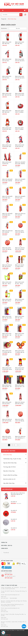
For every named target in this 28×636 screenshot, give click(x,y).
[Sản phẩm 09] (6, 513)
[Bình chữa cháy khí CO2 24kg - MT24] (7, 397)
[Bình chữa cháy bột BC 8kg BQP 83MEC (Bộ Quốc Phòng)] (20, 88)
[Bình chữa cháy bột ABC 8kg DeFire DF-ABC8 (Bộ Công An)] (20, 36)
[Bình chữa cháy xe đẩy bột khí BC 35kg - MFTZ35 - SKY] (7, 362)
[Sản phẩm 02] (6, 522)
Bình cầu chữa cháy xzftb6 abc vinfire (7, 249)
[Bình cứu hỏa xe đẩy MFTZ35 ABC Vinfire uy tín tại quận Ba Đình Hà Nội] (7, 414)
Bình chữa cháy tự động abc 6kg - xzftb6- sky (7, 352)
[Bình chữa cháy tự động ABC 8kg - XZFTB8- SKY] (20, 345)
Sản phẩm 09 (14, 510)
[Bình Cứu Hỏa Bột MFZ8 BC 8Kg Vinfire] (20, 191)
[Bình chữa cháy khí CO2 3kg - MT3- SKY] (7, 379)
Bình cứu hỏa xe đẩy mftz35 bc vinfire (7, 266)
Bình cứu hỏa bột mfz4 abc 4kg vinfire (7, 198)
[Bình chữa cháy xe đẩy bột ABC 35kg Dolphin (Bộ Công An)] (7, 122)
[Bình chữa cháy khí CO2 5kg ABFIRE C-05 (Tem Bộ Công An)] (7, 71)
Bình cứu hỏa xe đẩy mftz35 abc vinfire (20, 249)
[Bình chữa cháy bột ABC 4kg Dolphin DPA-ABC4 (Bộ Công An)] (7, 105)
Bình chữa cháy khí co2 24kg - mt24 (6, 404)
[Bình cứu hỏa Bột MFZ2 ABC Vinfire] (7, 174)
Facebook (6, 552)
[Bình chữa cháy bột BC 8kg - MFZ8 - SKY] (7, 328)
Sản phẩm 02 (14, 519)
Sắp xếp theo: (4, 28)
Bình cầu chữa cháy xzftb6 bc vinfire (19, 232)
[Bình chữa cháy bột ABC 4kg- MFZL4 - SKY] (20, 311)
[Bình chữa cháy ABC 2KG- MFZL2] (7, 294)
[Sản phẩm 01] (6, 531)
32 (18, 445)
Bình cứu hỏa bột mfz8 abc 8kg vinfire (7, 215)
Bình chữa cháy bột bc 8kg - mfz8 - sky (7, 335)
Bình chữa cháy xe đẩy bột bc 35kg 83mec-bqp (19, 146)
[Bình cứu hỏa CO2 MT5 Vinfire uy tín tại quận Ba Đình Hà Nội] (20, 431)
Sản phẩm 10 (14, 501)
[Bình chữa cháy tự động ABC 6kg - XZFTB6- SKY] (7, 345)
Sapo (9, 634)
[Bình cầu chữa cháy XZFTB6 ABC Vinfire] (7, 242)
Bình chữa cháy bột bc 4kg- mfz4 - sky (7, 318)
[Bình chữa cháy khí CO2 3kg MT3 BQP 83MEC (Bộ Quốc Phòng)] (20, 54)
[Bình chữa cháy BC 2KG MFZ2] (20, 294)
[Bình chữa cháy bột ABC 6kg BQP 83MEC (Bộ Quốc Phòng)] (7, 88)
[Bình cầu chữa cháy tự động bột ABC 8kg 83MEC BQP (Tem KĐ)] (20, 122)
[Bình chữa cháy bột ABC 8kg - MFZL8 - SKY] (20, 328)
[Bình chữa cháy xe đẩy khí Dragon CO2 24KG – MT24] (7, 156)
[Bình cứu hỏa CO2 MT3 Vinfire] (20, 208)
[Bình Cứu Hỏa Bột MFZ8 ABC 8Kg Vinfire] (7, 208)
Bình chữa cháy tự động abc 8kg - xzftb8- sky (20, 352)
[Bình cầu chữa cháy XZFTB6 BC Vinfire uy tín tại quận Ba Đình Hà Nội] (7, 431)
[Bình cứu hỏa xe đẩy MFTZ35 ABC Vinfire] (20, 242)
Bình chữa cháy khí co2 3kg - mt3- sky (7, 387)
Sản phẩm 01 (14, 528)
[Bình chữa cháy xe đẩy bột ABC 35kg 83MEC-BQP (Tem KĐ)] (7, 139)
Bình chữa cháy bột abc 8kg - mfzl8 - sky (19, 335)
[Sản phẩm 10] (6, 505)
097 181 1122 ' (4, 598)
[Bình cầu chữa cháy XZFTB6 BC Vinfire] (20, 225)
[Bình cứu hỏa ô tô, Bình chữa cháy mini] (20, 259)
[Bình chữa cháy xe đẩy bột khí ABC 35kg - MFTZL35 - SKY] (20, 362)
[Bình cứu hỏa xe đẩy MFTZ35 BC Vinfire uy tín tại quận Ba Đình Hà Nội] (20, 397)
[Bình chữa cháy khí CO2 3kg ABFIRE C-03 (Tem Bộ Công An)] (7, 54)
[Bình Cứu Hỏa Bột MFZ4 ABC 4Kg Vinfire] (7, 191)
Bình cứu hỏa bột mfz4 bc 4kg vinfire (20, 181)
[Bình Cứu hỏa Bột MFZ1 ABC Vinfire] (20, 156)
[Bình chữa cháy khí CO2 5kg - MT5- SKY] (20, 379)
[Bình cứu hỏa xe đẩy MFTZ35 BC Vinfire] (7, 259)
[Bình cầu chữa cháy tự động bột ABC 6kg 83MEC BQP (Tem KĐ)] (20, 105)
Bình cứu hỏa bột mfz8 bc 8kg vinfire (20, 198)
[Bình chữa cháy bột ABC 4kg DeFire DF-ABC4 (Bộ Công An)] (7, 36)
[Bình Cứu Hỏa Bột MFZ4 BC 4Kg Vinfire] (20, 174)
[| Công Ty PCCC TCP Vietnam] (14, 4)
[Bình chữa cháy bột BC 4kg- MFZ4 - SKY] (7, 311)
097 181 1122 (8, 574)
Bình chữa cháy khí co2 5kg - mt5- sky (20, 387)
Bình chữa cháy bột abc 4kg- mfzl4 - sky (19, 318)
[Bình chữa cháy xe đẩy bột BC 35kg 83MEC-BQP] (20, 139)
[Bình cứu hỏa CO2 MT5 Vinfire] (7, 225)
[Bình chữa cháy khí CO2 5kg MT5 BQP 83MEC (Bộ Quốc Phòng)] (20, 71)
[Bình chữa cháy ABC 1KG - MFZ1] (7, 277)
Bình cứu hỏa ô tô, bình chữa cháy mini (19, 266)
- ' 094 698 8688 (13, 598)
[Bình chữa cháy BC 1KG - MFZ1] (20, 277)
